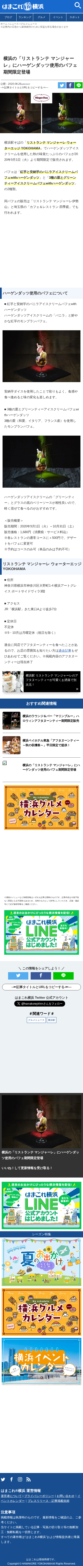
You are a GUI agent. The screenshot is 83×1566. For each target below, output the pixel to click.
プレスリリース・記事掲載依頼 (48, 1500)
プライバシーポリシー (39, 1496)
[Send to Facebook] (70, 85)
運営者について (11, 1496)
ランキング (25, 17)
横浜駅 (51, 1020)
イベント (58, 17)
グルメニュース (36, 1020)
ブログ (8, 17)
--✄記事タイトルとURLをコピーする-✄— (24, 87)
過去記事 (65, 650)
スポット (75, 17)
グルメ (41, 17)
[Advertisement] (41, 40)
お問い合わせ (65, 1496)
